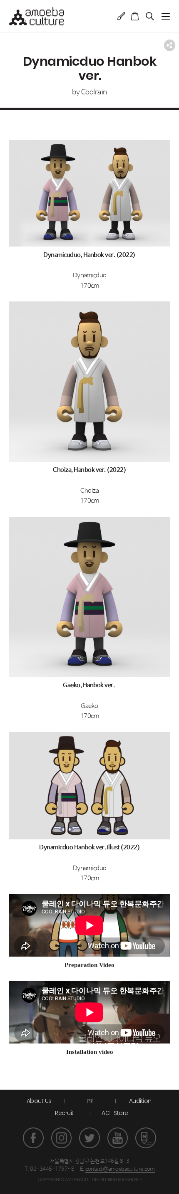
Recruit (64, 1113)
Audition (140, 1101)
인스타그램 (61, 1137)
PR (90, 1101)
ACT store (135, 16)
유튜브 (117, 1137)
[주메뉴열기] (166, 16)
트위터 (89, 1137)
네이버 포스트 (145, 1137)
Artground (121, 16)
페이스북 (33, 1137)
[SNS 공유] (170, 45)
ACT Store (115, 1113)
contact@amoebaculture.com (120, 1169)
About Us (39, 1101)
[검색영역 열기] (150, 16)
